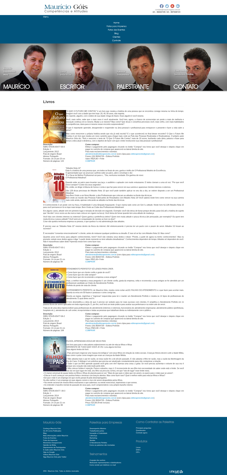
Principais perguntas (143, 428)
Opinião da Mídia (49, 445)
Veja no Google (49, 452)
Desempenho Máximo (98, 428)
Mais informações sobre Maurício (55, 436)
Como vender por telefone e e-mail (103, 465)
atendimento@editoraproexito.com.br (100, 154)
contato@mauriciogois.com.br (167, 10)
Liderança (93, 436)
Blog (44, 433)
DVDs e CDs (65, 75)
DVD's (138, 450)
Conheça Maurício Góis (52, 428)
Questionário (141, 430)
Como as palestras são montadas (102, 445)
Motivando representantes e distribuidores (105, 463)
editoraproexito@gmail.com (142, 154)
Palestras (121, 72)
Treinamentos (123, 75)
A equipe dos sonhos (97, 460)
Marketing (93, 438)
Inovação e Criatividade (98, 433)
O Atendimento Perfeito (98, 443)
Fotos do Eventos (49, 438)
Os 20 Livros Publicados (52, 431)
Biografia (7, 69)
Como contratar (181, 71)
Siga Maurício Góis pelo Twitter (54, 457)
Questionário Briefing (183, 74)
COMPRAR (90, 161)
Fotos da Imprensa (50, 440)
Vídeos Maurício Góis (51, 454)
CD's (138, 452)
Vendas (92, 440)
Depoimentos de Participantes (54, 447)
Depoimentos (9, 72)
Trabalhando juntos (97, 431)
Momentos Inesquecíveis (52, 443)
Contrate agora (141, 433)
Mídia (5, 75)
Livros (63, 72)
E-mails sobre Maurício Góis (53, 450)
